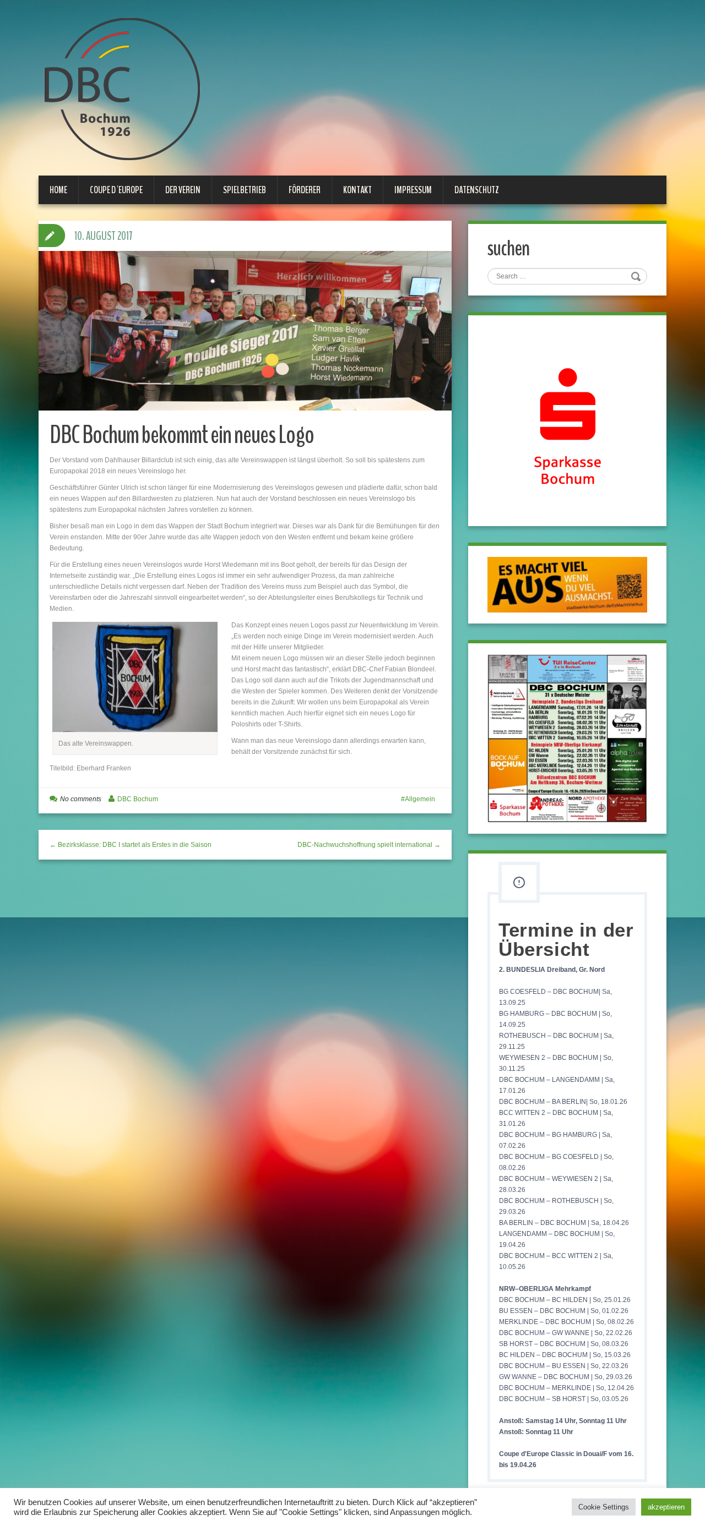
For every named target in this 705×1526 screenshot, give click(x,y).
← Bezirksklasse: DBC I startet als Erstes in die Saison (131, 845)
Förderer (305, 189)
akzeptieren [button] (666, 1507)
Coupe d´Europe (116, 189)
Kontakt (357, 189)
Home (58, 189)
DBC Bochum (137, 799)
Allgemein (420, 799)
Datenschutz (476, 189)
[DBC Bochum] (121, 88)
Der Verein (182, 189)
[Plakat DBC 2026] (567, 738)
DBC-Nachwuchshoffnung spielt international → (369, 845)
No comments (80, 799)
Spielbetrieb (244, 189)
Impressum (413, 189)
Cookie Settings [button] (603, 1507)
